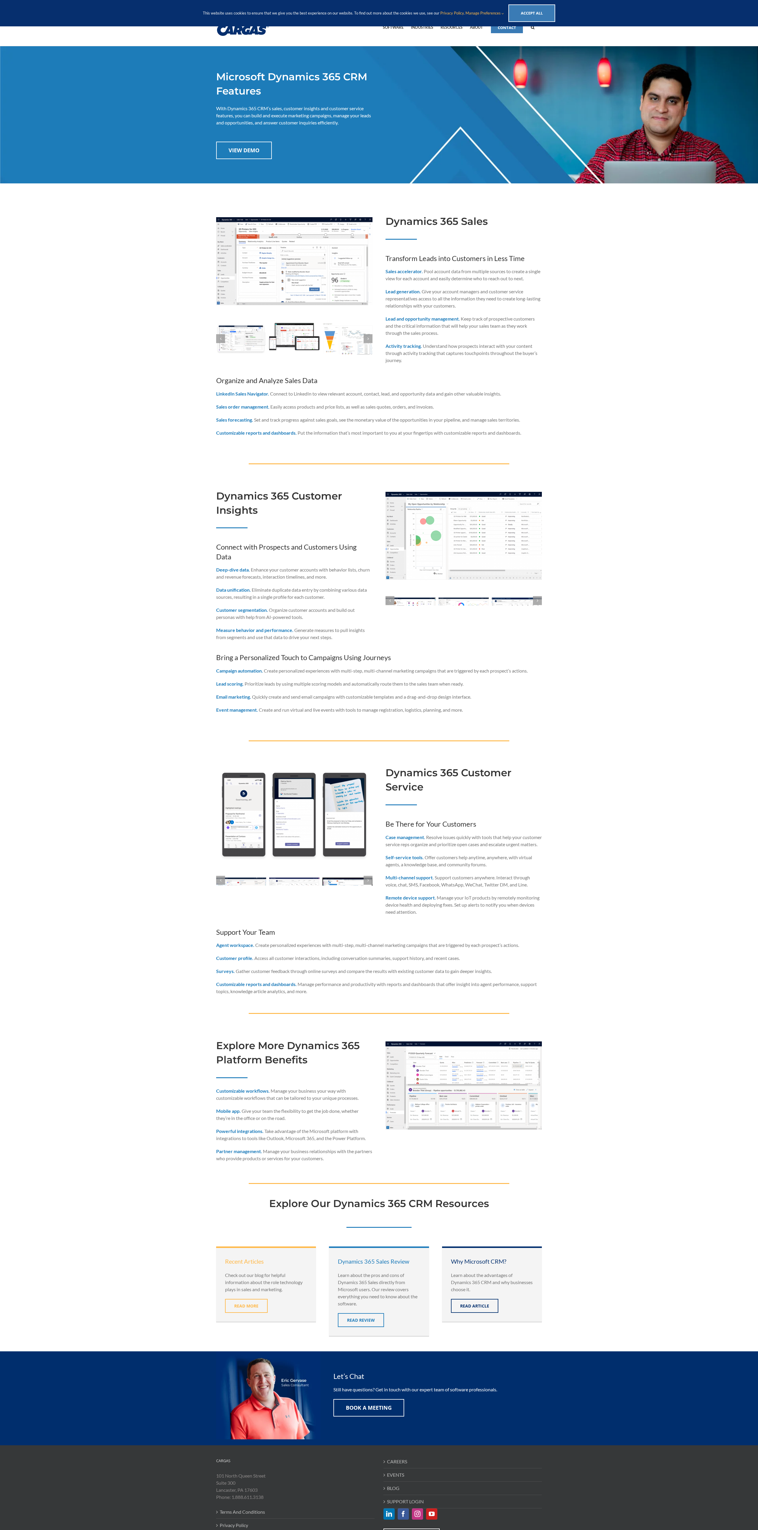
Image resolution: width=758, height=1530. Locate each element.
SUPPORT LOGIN (405, 1501)
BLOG (393, 1488)
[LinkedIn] (389, 1514)
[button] (532, 27)
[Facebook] (403, 1514)
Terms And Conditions (242, 1512)
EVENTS (395, 1475)
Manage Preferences (483, 13)
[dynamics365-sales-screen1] (241, 339)
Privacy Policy (234, 1525)
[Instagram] (417, 1514)
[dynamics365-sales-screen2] (294, 336)
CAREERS (397, 1461)
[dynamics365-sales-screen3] (347, 339)
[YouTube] (431, 1514)
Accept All (532, 13)
